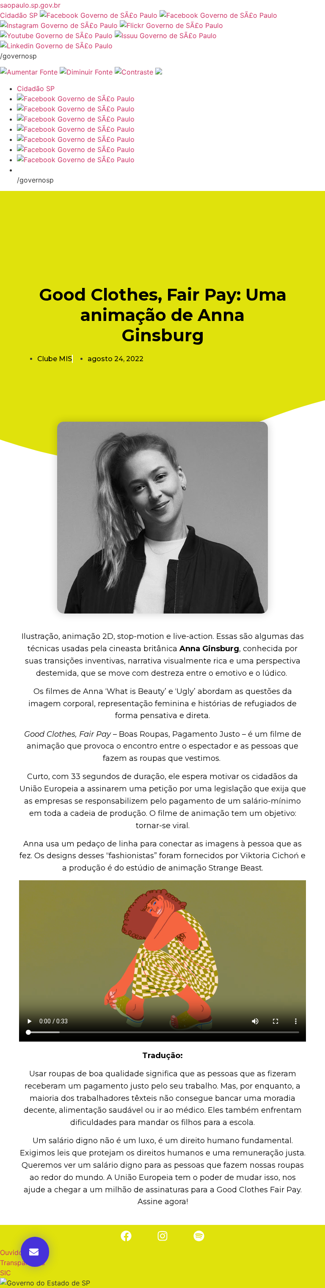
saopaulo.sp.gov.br (30, 5)
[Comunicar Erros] (158, 72)
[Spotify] (199, 1236)
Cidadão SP (19, 15)
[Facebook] (126, 1236)
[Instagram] (162, 1236)
